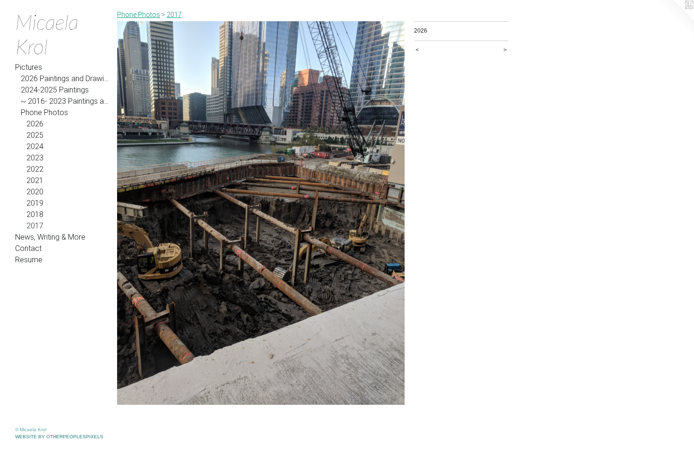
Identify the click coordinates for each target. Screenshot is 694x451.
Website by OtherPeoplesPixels (59, 436)
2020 (34, 191)
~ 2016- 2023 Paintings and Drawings (65, 101)
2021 (34, 180)
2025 (34, 135)
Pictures (28, 67)
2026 (34, 123)
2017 (34, 225)
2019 (34, 203)
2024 (34, 146)
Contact (28, 248)
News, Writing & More (50, 237)
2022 (34, 169)
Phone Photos (44, 112)
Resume (28, 259)
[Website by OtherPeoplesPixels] (675, 19)
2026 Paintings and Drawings (65, 78)
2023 (34, 157)
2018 (34, 214)
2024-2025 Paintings (55, 89)
